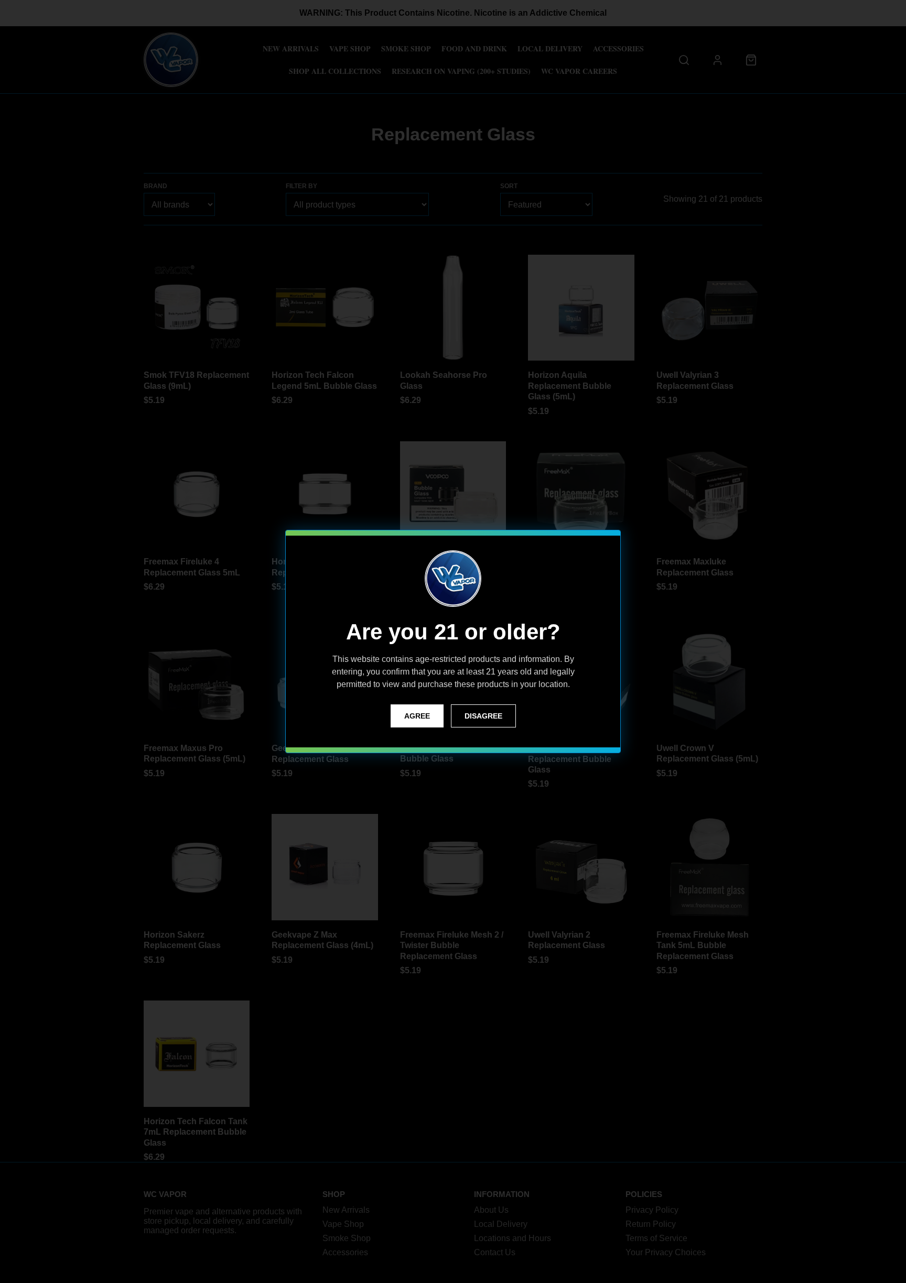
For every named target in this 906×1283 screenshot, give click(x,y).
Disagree (483, 716)
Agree (417, 716)
